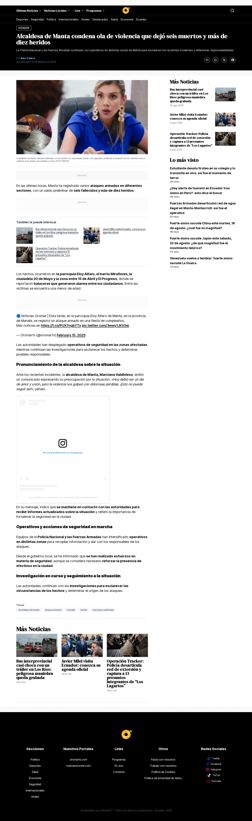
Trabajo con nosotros (163, 765)
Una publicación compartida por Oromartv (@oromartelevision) (63, 497)
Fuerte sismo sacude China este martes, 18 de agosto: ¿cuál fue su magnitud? (202, 227)
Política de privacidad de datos (163, 778)
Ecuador (141, 19)
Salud (114, 19)
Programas (93, 10)
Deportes (22, 19)
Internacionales (69, 19)
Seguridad (37, 19)
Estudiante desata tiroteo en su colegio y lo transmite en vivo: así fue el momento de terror (202, 174)
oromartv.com (78, 759)
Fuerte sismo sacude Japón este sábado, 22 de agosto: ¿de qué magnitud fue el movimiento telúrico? (201, 245)
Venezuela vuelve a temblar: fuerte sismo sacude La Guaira (201, 262)
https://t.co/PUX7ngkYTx (61, 325)
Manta (83, 609)
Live (77, 10)
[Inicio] (126, 10)
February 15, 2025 (71, 335)
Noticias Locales (55, 10)
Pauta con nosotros (163, 759)
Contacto (119, 772)
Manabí (71, 609)
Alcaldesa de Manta (28, 609)
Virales (85, 19)
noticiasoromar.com (78, 765)
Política (51, 19)
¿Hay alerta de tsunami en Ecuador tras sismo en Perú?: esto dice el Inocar (200, 192)
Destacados (100, 19)
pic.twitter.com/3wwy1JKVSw (105, 325)
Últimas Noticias (27, 10)
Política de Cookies (163, 772)
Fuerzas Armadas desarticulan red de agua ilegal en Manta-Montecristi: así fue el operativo (203, 209)
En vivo (119, 765)
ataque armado (53, 609)
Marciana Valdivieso (103, 609)
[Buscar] (232, 10)
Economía (127, 19)
